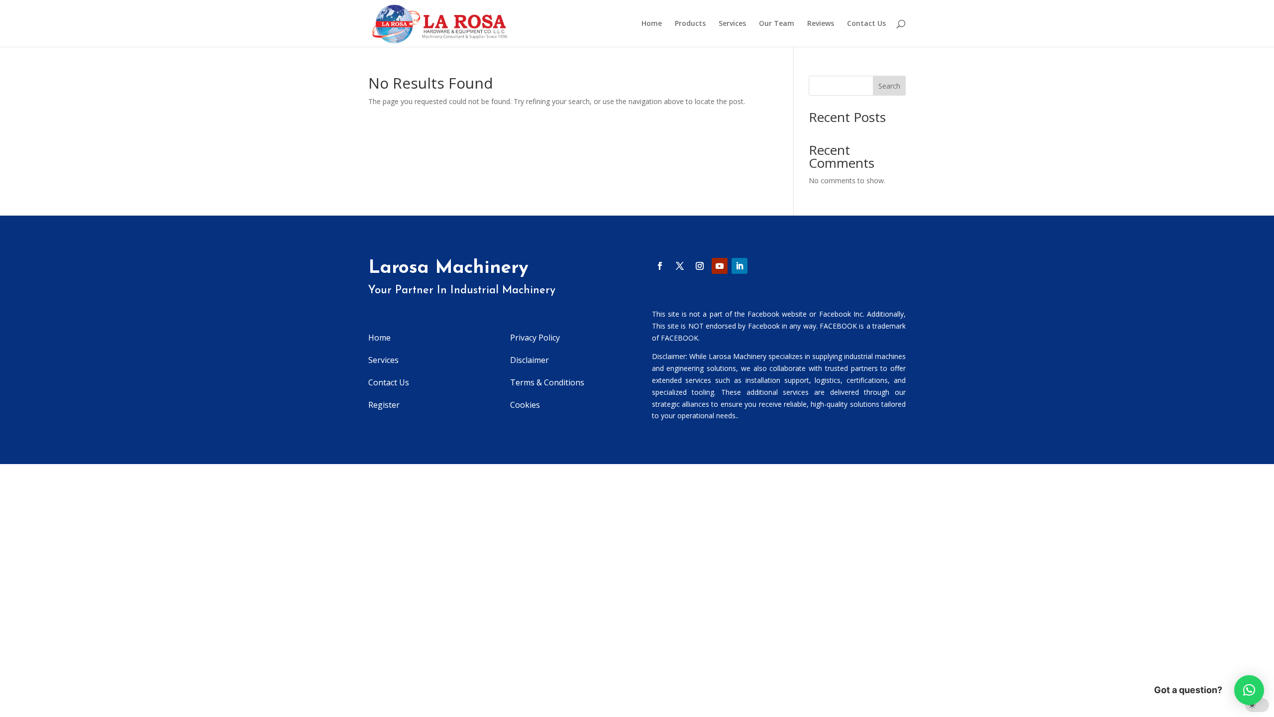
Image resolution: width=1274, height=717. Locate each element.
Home (651, 24)
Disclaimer (529, 360)
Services (732, 24)
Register (384, 404)
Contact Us (866, 24)
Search (889, 86)
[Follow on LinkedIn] (739, 266)
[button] (1249, 690)
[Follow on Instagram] (700, 266)
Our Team (776, 24)
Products (690, 24)
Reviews (820, 24)
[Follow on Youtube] (720, 266)
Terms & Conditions (547, 382)
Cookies (525, 404)
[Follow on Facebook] (660, 266)
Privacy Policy (535, 337)
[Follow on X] (680, 266)
